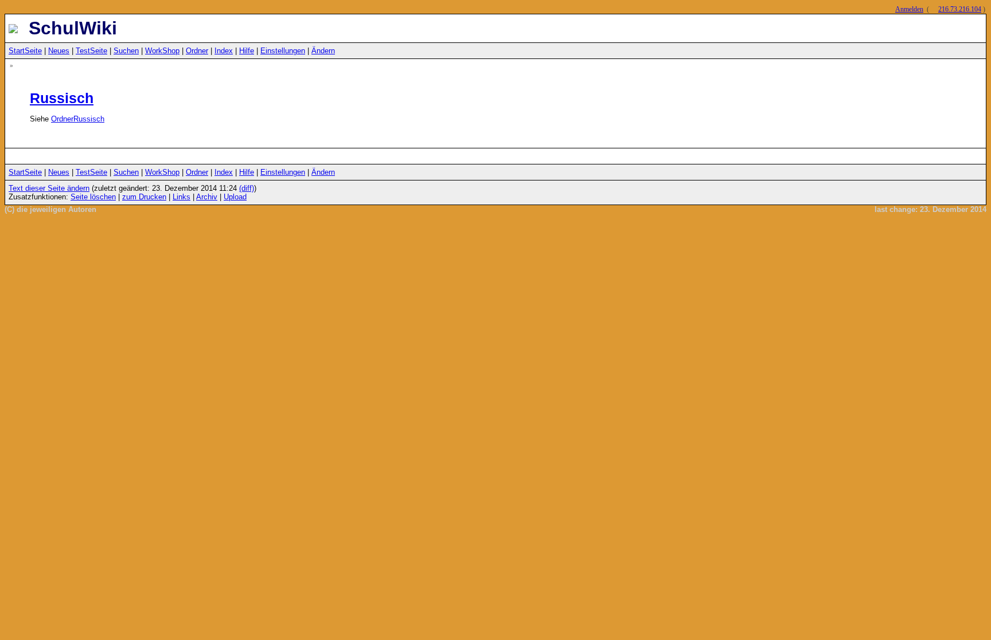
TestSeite (91, 50)
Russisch (61, 98)
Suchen (126, 50)
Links (181, 197)
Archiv (206, 197)
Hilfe (246, 50)
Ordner (197, 50)
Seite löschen (93, 197)
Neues (58, 50)
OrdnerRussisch (77, 119)
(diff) (246, 188)
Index (223, 50)
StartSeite (25, 50)
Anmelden (909, 9)
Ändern (323, 50)
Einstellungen (282, 50)
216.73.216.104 (959, 9)
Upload (235, 197)
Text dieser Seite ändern (49, 188)
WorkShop (162, 50)
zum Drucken (144, 197)
